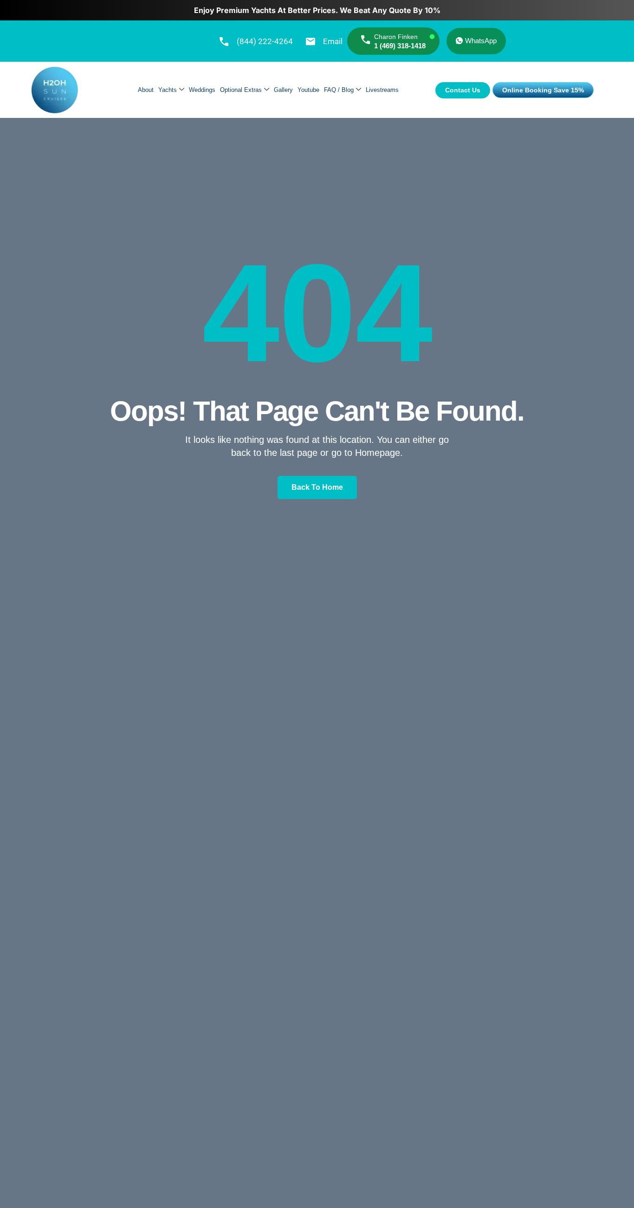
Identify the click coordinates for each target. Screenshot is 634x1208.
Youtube (308, 89)
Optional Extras (241, 89)
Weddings (202, 89)
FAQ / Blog (339, 89)
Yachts (167, 89)
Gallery (283, 89)
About (146, 89)
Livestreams (382, 89)
